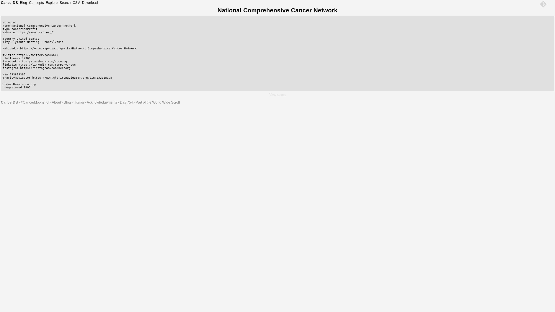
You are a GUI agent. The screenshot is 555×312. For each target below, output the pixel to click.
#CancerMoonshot (35, 102)
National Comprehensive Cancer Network (277, 10)
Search (65, 3)
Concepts (36, 3)
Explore (52, 3)
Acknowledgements (102, 102)
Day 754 (126, 102)
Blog (23, 3)
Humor (79, 102)
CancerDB (9, 3)
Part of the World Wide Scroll (158, 102)
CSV (76, 3)
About (56, 102)
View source (277, 94)
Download (90, 3)
